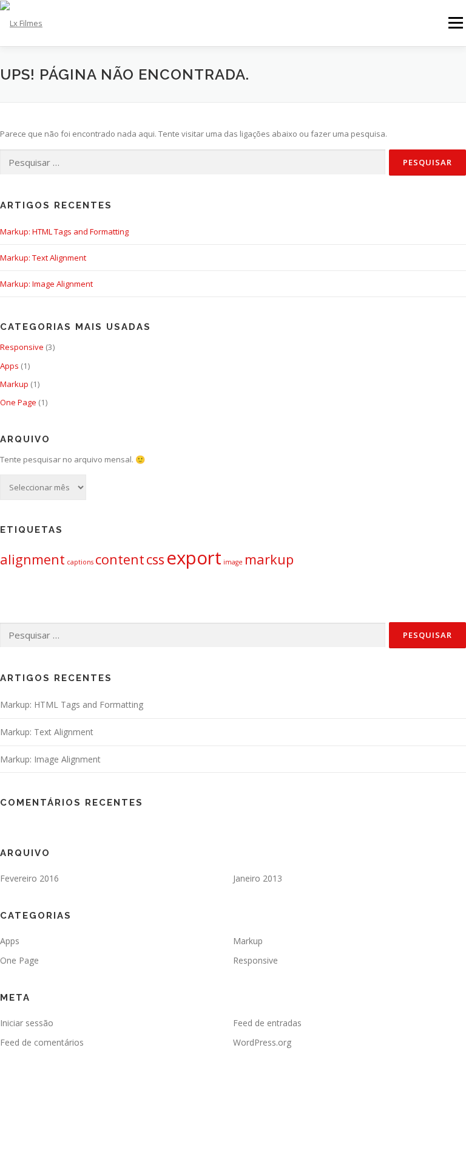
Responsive (22, 346)
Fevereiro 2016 (29, 878)
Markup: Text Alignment (43, 257)
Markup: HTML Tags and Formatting (64, 231)
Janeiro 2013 (257, 878)
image (233, 562)
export (193, 558)
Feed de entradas (267, 1023)
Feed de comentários (42, 1042)
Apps (9, 365)
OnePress (268, 1126)
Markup (14, 384)
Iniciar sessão (26, 1023)
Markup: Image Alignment (46, 283)
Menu (455, 22)
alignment (32, 559)
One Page (18, 402)
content (119, 559)
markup (269, 559)
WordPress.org (262, 1042)
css (155, 559)
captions (80, 562)
